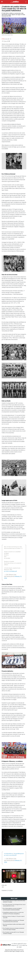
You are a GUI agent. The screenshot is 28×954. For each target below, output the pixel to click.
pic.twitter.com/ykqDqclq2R (10, 571)
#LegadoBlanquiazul (19, 853)
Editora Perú (7, 949)
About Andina (13, 949)
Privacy (22, 949)
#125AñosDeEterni (8, 853)
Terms (18, 949)
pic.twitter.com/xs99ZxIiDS (10, 855)
